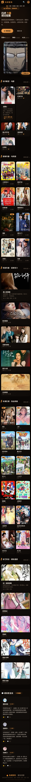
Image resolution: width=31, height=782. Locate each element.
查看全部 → (26, 82)
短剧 (17, 6)
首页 (7, 6)
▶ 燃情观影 (7, 31)
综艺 (24, 6)
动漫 (21, 6)
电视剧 (14, 6)
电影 (10, 6)
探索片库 (19, 31)
